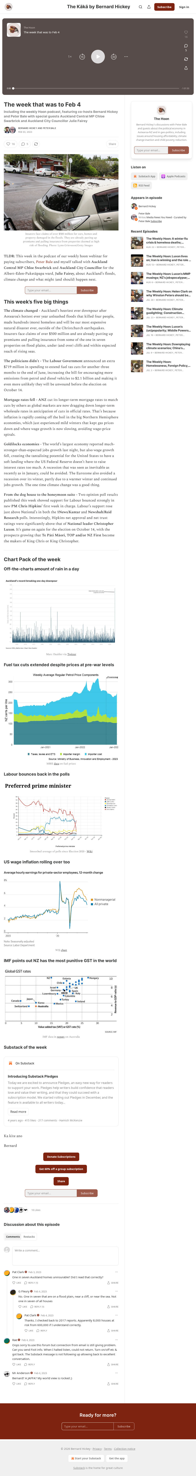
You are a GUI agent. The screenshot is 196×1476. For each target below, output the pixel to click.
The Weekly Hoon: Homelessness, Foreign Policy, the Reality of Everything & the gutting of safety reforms (167, 364)
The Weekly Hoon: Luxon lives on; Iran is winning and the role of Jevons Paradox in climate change (169, 258)
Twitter (71, 654)
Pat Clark (18, 1272)
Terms (108, 1449)
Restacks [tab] (29, 1236)
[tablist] (20, 1237)
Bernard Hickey (27, 128)
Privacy (97, 1449)
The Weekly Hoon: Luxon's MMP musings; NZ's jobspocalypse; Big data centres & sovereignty (168, 276)
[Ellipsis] (117, 1272)
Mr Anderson (21, 1373)
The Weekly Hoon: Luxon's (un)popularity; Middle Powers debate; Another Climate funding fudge (169, 328)
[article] (161, 243)
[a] (137, 243)
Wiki (89, 851)
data (56, 764)
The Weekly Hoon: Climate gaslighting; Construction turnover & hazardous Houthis (167, 311)
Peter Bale (49, 128)
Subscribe (164, 7)
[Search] (140, 7)
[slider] (96, 88)
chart (64, 950)
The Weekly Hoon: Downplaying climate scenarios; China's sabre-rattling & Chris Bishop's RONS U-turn (168, 346)
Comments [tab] (13, 1236)
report (61, 1037)
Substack (79, 1468)
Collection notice (124, 1449)
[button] (70, 56)
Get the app (117, 1458)
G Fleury (23, 1291)
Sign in (184, 7)
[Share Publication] (149, 7)
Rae (14, 1340)
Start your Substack (88, 1458)
